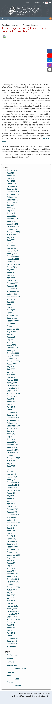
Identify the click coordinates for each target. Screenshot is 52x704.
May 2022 (10, 307)
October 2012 (12, 617)
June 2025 (11, 208)
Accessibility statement (32, 693)
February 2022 (12, 315)
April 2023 (11, 278)
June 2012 (11, 628)
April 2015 (11, 536)
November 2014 (13, 550)
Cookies (20, 693)
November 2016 (13, 485)
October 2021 (12, 326)
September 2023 (13, 264)
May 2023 (10, 275)
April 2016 (11, 504)
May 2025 (10, 211)
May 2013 (10, 598)
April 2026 (11, 181)
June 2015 (11, 531)
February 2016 (12, 509)
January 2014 (12, 576)
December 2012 (13, 611)
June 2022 (11, 305)
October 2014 (12, 552)
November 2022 (13, 291)
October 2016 (12, 488)
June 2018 (11, 434)
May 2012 (10, 630)
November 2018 (13, 420)
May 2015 (10, 533)
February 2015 (12, 541)
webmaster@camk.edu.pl (21, 696)
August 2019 (12, 396)
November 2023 (13, 259)
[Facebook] (49, 52)
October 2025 (12, 197)
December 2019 (13, 385)
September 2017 (13, 458)
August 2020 (12, 364)
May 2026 (10, 178)
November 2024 (13, 227)
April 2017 (11, 472)
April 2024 (11, 246)
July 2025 (10, 205)
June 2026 (11, 176)
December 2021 (13, 321)
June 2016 (11, 498)
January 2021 (12, 351)
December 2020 (13, 353)
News (9, 675)
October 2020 (12, 359)
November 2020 (13, 356)
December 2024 (13, 224)
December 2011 (13, 644)
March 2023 (11, 281)
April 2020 (11, 375)
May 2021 (10, 340)
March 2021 (11, 345)
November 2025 (13, 194)
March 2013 (11, 603)
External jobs (12, 659)
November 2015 (13, 517)
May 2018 (10, 437)
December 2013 (13, 579)
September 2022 (13, 297)
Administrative (20, 669)
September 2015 (13, 523)
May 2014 (10, 566)
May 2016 (10, 501)
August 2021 (12, 332)
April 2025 (11, 213)
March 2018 (11, 442)
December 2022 (13, 289)
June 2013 (11, 595)
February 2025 (12, 219)
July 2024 (10, 238)
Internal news (12, 665)
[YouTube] (50, 56)
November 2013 (13, 582)
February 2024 (12, 251)
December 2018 (13, 418)
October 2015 (12, 520)
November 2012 (13, 614)
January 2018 (12, 447)
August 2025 (12, 202)
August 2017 (12, 461)
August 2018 (12, 428)
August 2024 (12, 235)
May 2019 (10, 404)
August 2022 (12, 299)
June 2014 (11, 563)
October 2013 (12, 584)
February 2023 (12, 283)
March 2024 (11, 248)
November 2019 (13, 388)
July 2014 (10, 560)
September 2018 (13, 426)
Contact (37, 3)
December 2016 (13, 482)
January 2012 (12, 641)
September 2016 (13, 490)
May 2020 (10, 372)
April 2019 (11, 407)
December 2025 (13, 192)
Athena (18, 686)
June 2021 (11, 337)
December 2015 (13, 515)
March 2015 (11, 539)
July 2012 (10, 625)
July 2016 (10, 496)
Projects (10, 682)
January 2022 (12, 318)
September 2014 (13, 555)
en (47, 3)
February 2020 (12, 380)
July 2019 (10, 399)
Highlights (11, 662)
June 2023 (11, 272)
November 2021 (13, 324)
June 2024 (11, 240)
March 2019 (11, 410)
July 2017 (10, 464)
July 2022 (10, 302)
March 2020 (11, 377)
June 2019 (11, 402)
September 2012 (13, 620)
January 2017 (12, 480)
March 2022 (11, 313)
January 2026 (12, 189)
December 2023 (13, 256)
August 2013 (12, 590)
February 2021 (12, 348)
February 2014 (12, 574)
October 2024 (12, 229)
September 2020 (13, 361)
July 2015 (10, 528)
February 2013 (12, 606)
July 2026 (10, 173)
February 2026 (12, 186)
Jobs (17, 679)
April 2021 (11, 342)
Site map (28, 3)
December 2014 (13, 547)
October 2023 (12, 262)
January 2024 (12, 254)
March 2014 (11, 571)
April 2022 (11, 310)
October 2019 (12, 391)
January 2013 (12, 609)
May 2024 (10, 243)
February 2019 (12, 412)
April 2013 (11, 601)
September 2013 (13, 587)
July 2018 (10, 431)
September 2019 (13, 394)
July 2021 (10, 334)
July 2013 (10, 593)
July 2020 (10, 367)
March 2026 (11, 184)
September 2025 (13, 200)
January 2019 (12, 415)
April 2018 (11, 439)
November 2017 (13, 453)
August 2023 (12, 267)
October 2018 (12, 423)
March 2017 (11, 474)
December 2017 (13, 450)
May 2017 (10, 469)
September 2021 (13, 329)
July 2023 (10, 270)
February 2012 (12, 638)
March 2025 (11, 216)
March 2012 (11, 636)
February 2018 (12, 445)
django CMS (45, 696)
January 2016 (12, 512)
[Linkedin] (49, 61)
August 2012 (12, 622)
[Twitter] (49, 70)
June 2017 (11, 466)
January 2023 (12, 286)
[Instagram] (49, 66)
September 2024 (13, 232)
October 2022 (12, 294)
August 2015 (12, 525)
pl (43, 3)
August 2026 (12, 170)
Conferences (12, 655)
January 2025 (12, 221)
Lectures (10, 672)
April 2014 (11, 568)
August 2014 (12, 558)
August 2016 (12, 493)
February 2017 (12, 477)
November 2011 (13, 646)
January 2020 (12, 383)
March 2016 (11, 507)
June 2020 (11, 369)
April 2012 (11, 633)
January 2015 (12, 544)
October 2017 (12, 455)
